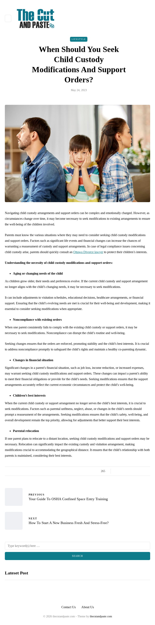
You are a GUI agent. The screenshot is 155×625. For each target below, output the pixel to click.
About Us (87, 607)
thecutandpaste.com (101, 616)
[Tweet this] (122, 471)
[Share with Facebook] (117, 471)
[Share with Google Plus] (127, 471)
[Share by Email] (147, 471)
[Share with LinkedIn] (132, 471)
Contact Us (68, 607)
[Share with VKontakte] (142, 471)
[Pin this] (137, 471)
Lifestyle (79, 39)
